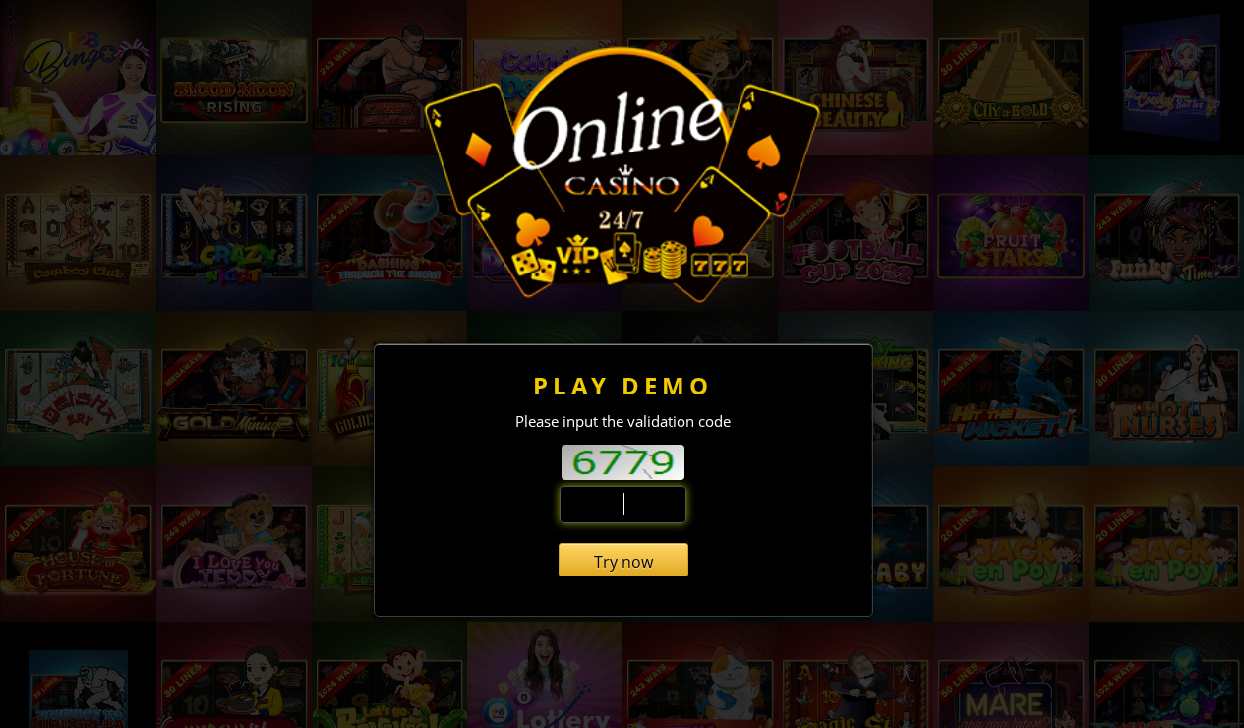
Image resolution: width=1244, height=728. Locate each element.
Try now (623, 562)
